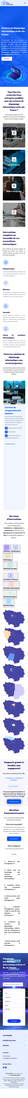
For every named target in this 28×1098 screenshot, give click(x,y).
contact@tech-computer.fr (10, 1058)
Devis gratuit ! (14, 838)
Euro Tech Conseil (15, 1075)
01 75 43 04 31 (6, 1056)
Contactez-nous (7, 63)
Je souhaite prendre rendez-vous (13, 984)
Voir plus (6, 58)
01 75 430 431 (14, 786)
